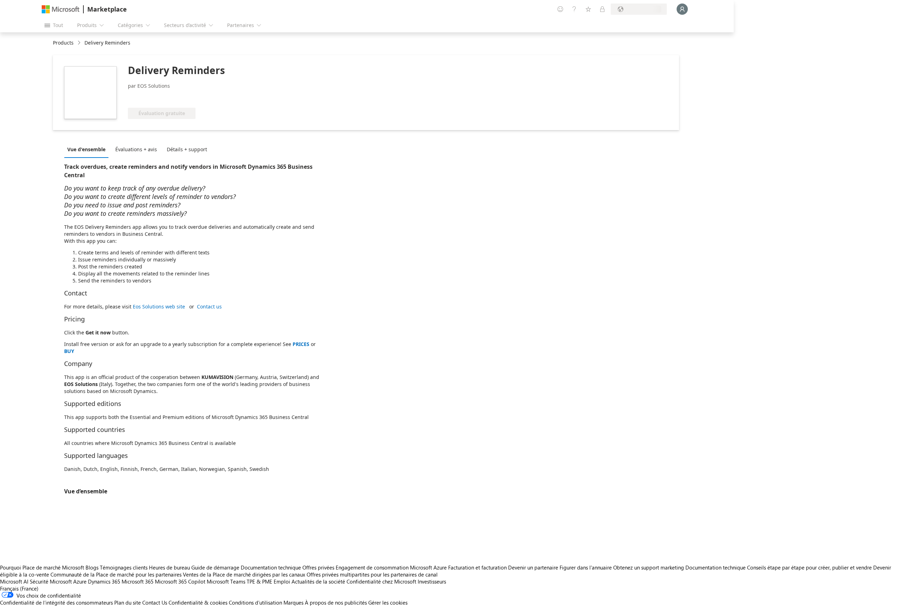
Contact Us (154, 602)
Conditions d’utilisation (255, 602)
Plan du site (127, 602)
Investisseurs (432, 581)
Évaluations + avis (136, 149)
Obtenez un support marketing (648, 567)
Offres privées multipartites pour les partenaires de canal (372, 574)
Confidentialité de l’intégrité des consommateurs (56, 602)
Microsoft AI (14, 581)
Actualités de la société (318, 581)
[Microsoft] (61, 9)
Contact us (209, 306)
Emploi (282, 581)
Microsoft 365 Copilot (180, 581)
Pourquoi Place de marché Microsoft (42, 567)
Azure (80, 581)
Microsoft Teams (226, 581)
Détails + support (187, 149)
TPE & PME (259, 581)
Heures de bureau (169, 567)
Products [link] (63, 42)
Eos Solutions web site (159, 306)
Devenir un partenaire (533, 567)
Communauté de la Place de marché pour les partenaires (116, 574)
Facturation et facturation (477, 567)
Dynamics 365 (104, 581)
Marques (293, 602)
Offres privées (318, 567)
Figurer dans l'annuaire (586, 567)
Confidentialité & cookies (198, 602)
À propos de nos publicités (336, 602)
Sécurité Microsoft (51, 581)
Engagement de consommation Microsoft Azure (392, 567)
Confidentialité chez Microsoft (381, 581)
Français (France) (19, 588)
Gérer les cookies (388, 602)
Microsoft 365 (137, 581)
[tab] (88, 149)
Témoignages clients (124, 567)
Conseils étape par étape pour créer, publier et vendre (809, 567)
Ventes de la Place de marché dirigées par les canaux (244, 574)
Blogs (91, 567)
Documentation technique (271, 567)
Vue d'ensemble (86, 149)
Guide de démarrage (215, 567)
